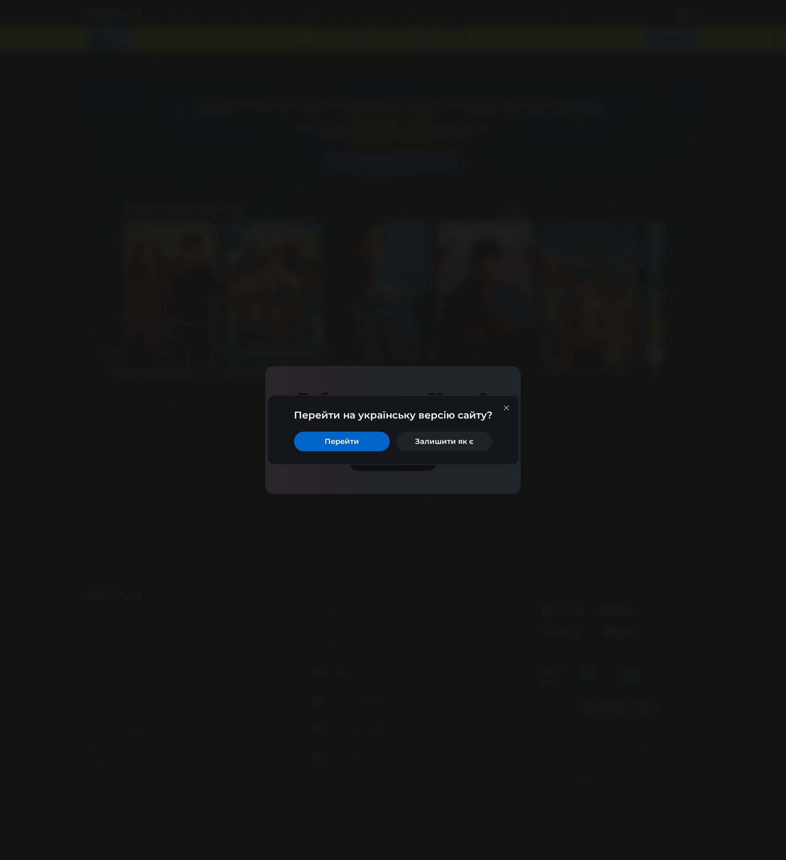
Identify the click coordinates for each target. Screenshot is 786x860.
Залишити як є (444, 441)
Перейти (342, 441)
